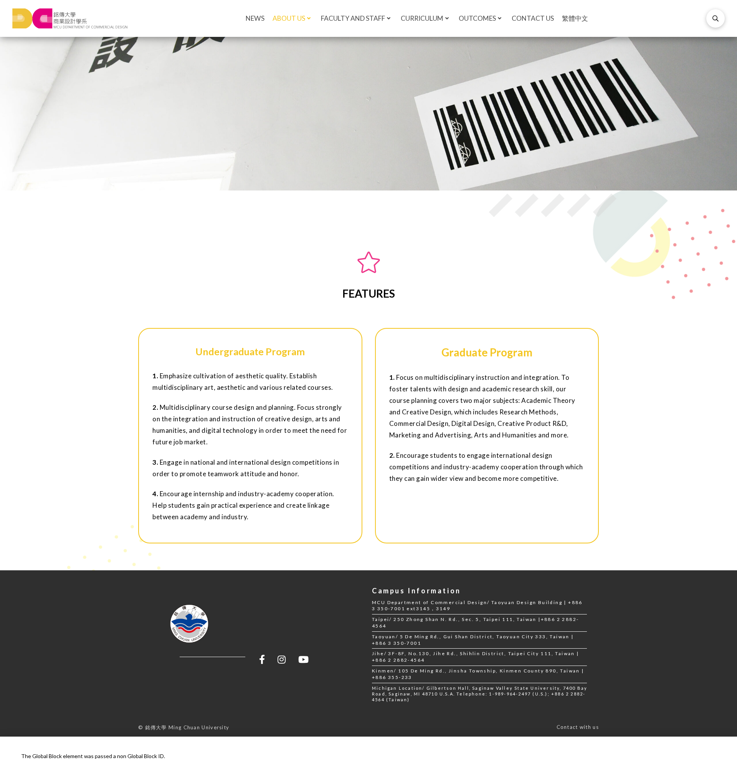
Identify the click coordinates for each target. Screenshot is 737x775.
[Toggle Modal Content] (715, 18)
